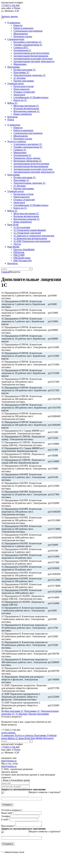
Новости (17, 25)
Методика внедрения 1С (26, 105)
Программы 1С (21, 72)
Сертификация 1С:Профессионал (30, 97)
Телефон (6, 816)
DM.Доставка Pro (22, 260)
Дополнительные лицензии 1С (29, 75)
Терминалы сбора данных (26, 158)
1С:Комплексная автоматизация (30, 238)
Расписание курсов (23, 86)
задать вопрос (8, 732)
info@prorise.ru (9, 760)
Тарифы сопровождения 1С (27, 44)
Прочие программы (23, 80)
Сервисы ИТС (20, 47)
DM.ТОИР (19, 255)
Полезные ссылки (22, 36)
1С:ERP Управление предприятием (31, 241)
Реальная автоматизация (26, 108)
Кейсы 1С (12, 103)
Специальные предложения (27, 31)
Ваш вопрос (8, 826)
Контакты (12, 116)
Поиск (10, 119)
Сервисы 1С (19, 149)
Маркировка (19, 64)
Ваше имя (7, 813)
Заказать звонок (9, 16)
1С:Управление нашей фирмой (29, 230)
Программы (13, 67)
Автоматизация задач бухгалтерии (31, 53)
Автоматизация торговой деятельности (33, 61)
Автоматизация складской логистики (32, 58)
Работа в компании (23, 28)
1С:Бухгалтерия (21, 227)
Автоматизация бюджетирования (30, 56)
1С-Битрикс (19, 78)
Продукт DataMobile (24, 249)
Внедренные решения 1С (26, 111)
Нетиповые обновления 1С (27, 160)
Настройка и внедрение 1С (27, 42)
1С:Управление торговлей (27, 233)
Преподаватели (21, 89)
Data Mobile (37, 738)
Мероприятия (20, 33)
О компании (13, 22)
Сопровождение (15, 39)
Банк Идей (25, 738)
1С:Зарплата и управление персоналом (33, 235)
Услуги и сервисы (24, 735)
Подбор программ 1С (24, 69)
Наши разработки (22, 114)
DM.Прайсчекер (21, 257)
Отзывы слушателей (24, 92)
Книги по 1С (20, 100)
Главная (5, 272)
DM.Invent (18, 252)
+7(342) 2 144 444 (10, 5)
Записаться (19, 94)
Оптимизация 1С (22, 50)
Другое (17, 244)
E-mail (5, 819)
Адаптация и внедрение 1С (27, 144)
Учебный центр (15, 83)
